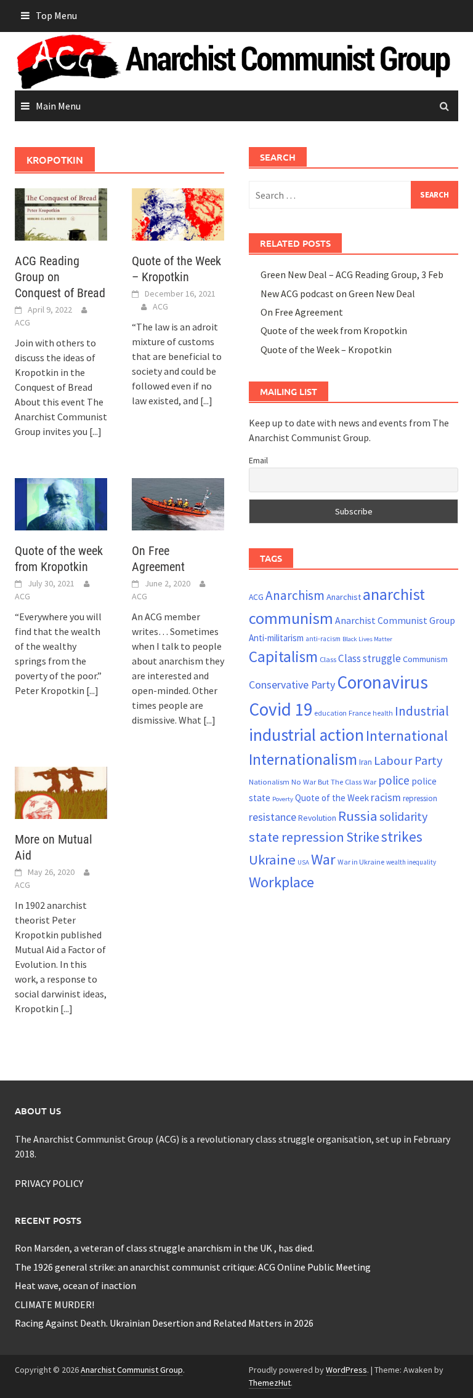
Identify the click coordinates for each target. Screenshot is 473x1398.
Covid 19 (280, 709)
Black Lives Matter (367, 639)
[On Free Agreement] (178, 503)
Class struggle (369, 658)
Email (258, 460)
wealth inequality (411, 862)
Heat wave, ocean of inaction (75, 1285)
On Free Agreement (302, 312)
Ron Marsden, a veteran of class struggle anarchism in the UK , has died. (164, 1248)
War (323, 859)
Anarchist (343, 596)
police (394, 780)
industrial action (306, 735)
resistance (272, 817)
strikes (401, 836)
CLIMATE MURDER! (54, 1304)
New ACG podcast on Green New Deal (338, 293)
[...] (95, 431)
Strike (362, 836)
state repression (296, 836)
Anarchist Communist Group (395, 620)
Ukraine (272, 859)
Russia (358, 816)
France (360, 712)
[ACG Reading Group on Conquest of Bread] (61, 213)
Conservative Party (292, 684)
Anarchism (295, 595)
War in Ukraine (361, 861)
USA (303, 862)
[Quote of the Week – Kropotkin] (178, 213)
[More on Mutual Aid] (61, 792)
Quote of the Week (332, 798)
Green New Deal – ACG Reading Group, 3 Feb (352, 274)
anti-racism (323, 638)
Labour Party (408, 761)
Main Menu (58, 106)
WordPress (346, 1369)
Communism (425, 659)
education (330, 712)
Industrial (422, 711)
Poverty (282, 799)
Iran (365, 762)
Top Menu (56, 15)
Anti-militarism (276, 638)
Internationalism (303, 759)
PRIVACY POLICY (49, 1183)
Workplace (281, 882)
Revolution (317, 817)
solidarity (403, 816)
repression (420, 798)
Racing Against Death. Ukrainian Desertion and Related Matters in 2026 (164, 1323)
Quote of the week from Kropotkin (334, 330)
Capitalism (283, 656)
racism (386, 797)
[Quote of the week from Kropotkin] (61, 503)
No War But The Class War (333, 781)
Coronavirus (382, 682)
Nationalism (269, 781)
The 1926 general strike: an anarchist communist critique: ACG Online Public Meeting (193, 1267)
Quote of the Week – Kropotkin (326, 349)
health (383, 713)
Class (328, 659)
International (407, 735)
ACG (22, 322)
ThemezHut (270, 1382)
